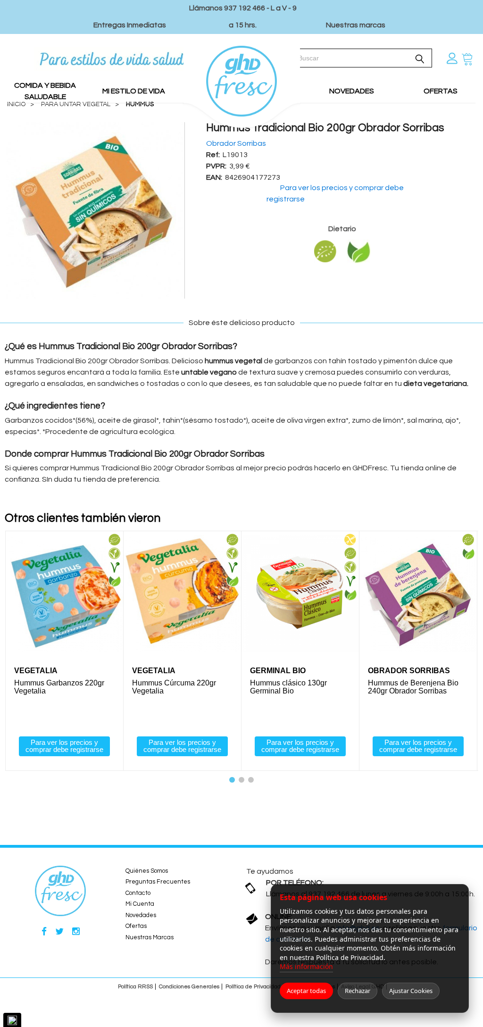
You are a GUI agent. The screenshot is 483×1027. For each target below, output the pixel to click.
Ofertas (136, 926)
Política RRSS (135, 987)
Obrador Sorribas (236, 143)
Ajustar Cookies (411, 990)
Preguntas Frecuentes (157, 881)
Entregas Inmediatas (129, 25)
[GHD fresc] (241, 74)
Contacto (137, 893)
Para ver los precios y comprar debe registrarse (64, 745)
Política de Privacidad (253, 987)
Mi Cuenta (139, 904)
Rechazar (357, 990)
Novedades (140, 915)
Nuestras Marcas (149, 937)
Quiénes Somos (146, 871)
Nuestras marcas (355, 25)
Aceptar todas (306, 990)
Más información (306, 966)
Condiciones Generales (189, 987)
